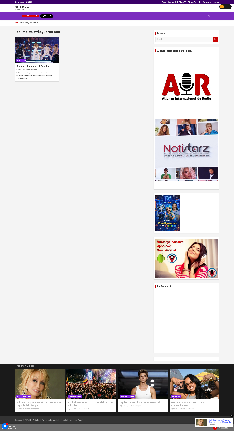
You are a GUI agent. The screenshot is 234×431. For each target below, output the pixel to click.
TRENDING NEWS (75, 396)
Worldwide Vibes (24, 396)
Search (215, 39)
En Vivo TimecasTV (31, 16)
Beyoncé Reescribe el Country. (32, 66)
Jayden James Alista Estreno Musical (140, 402)
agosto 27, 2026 (126, 406)
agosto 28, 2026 (22, 409)
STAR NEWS (21, 60)
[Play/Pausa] (215, 427)
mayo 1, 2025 (21, 69)
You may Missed (25, 365)
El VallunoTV (181, 2)
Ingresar (216, 2)
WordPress (82, 420)
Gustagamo (32, 69)
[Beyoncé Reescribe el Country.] (37, 50)
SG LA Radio (22, 7)
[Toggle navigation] (18, 16)
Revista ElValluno (168, 2)
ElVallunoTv (48, 16)
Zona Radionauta (205, 2)
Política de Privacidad (50, 420)
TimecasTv (192, 2)
